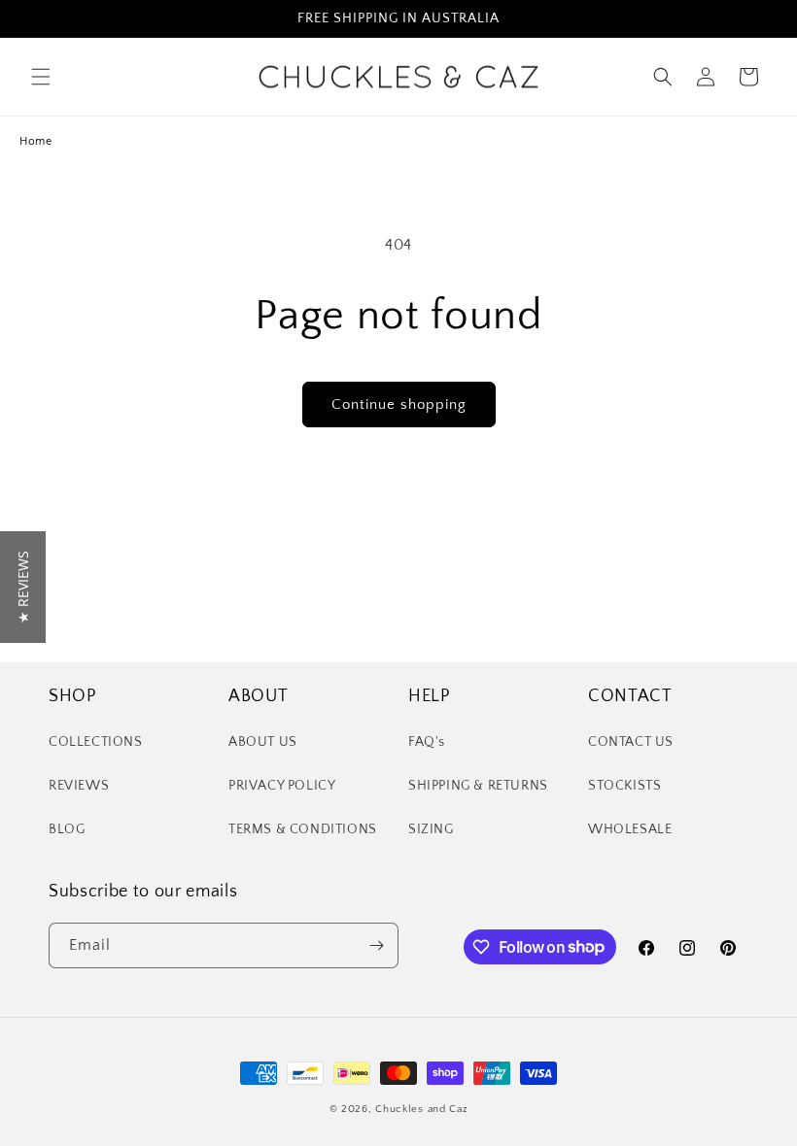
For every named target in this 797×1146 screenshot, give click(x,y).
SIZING (431, 829)
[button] (40, 76)
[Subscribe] (376, 945)
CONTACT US (631, 742)
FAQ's (426, 742)
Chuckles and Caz (421, 1109)
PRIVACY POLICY (281, 785)
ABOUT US (262, 742)
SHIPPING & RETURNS (478, 785)
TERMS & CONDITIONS (302, 829)
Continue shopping (399, 404)
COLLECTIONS (96, 742)
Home (35, 141)
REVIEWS (79, 785)
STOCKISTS (624, 785)
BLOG (67, 829)
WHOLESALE (630, 829)
